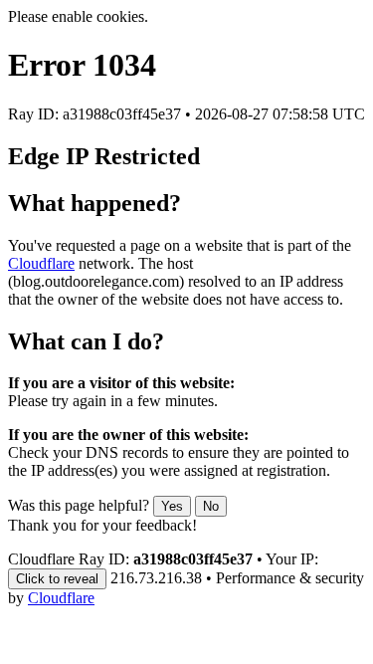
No (211, 506)
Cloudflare (41, 263)
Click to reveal (57, 578)
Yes (172, 506)
